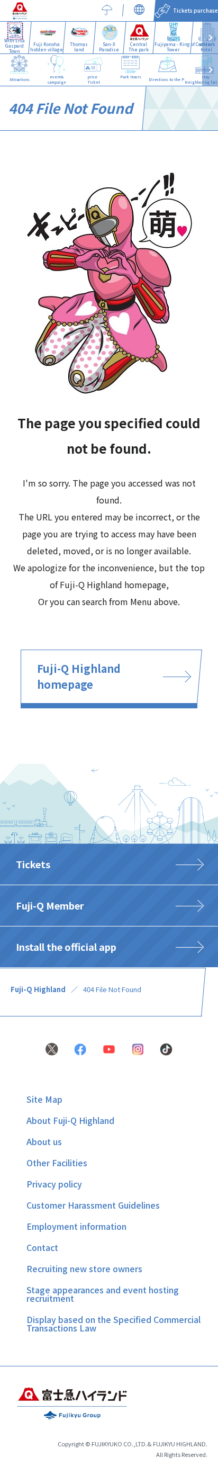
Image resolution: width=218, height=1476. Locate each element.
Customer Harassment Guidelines (93, 1205)
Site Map (44, 1099)
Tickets (33, 864)
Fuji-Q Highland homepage (79, 676)
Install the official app (66, 946)
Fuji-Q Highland (38, 989)
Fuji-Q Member (50, 905)
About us (44, 1141)
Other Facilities (56, 1162)
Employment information (76, 1226)
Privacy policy (54, 1183)
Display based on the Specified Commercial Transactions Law (113, 1323)
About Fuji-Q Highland (70, 1120)
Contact (42, 1247)
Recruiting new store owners (84, 1268)
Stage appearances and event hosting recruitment (102, 1293)
